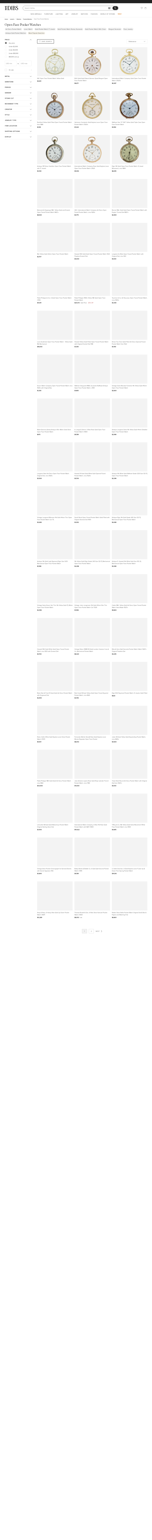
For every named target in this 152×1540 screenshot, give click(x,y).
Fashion (94, 14)
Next (98, 931)
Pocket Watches (27, 19)
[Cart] (145, 8)
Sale (119, 14)
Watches (84, 14)
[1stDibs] (11, 8)
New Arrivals (36, 14)
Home (6, 19)
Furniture (48, 14)
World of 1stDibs (107, 14)
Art (67, 14)
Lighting (59, 14)
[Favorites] (142, 8)
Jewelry (74, 14)
